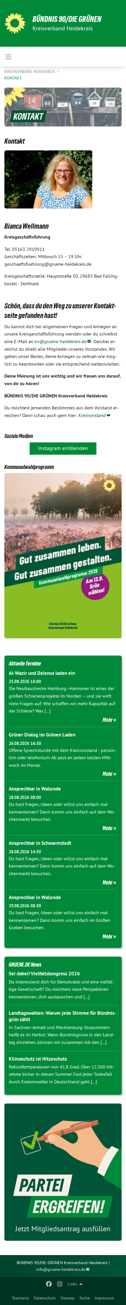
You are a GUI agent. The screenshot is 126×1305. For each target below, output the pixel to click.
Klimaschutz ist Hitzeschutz (38, 1059)
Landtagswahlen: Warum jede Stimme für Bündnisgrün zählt (62, 1016)
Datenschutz (45, 1298)
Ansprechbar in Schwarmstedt (40, 843)
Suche (84, 1298)
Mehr (108, 719)
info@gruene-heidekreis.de (60, 1269)
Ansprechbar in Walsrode (35, 789)
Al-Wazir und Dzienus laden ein (42, 673)
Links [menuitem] (72, 1284)
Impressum (104, 1298)
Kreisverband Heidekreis (30, 71)
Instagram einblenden (63, 448)
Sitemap (67, 1298)
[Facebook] (49, 1284)
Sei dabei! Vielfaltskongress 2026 (44, 973)
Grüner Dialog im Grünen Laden (42, 734)
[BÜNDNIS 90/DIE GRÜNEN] (14, 23)
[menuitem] (20, 1298)
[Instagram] (59, 1284)
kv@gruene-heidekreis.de (60, 341)
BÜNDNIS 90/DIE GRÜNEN (67, 19)
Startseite (20, 1298)
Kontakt (13, 78)
